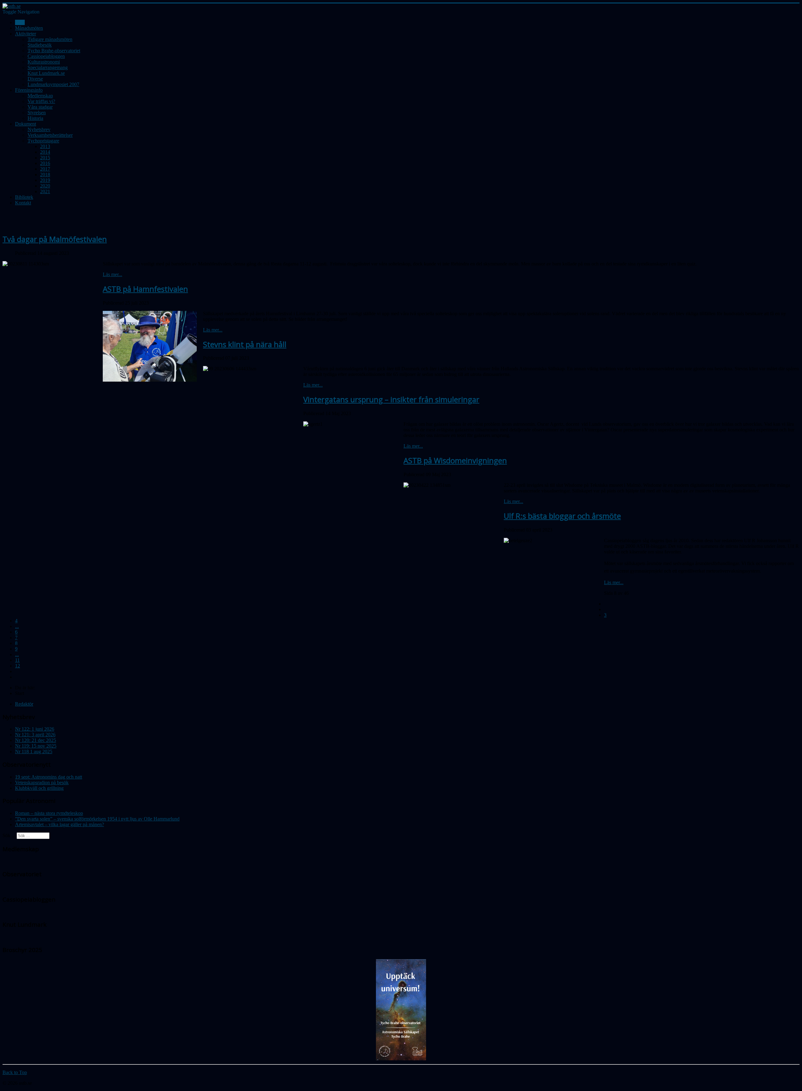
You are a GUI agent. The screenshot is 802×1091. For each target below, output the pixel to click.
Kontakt (23, 202)
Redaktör (24, 704)
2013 (45, 146)
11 (17, 660)
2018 (45, 174)
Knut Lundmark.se (46, 73)
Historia (35, 118)
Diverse (35, 78)
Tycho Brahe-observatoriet (54, 50)
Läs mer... (112, 274)
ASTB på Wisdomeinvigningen (455, 460)
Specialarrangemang (48, 67)
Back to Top (15, 1072)
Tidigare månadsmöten (50, 39)
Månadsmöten (29, 28)
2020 (45, 185)
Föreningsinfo (29, 90)
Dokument (25, 123)
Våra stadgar (40, 107)
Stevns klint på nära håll (244, 344)
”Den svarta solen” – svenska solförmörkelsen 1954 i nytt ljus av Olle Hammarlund (97, 818)
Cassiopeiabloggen (46, 56)
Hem (20, 22)
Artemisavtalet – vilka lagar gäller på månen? (59, 824)
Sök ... (9, 835)
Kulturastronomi (44, 61)
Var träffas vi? (41, 101)
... (17, 626)
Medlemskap (40, 95)
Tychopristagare (43, 140)
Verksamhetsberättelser (50, 135)
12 (17, 665)
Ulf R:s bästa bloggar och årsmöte (562, 516)
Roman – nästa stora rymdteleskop (49, 813)
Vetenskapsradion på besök (42, 782)
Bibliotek (24, 197)
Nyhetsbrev (39, 129)
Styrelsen (37, 112)
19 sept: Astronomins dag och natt (48, 777)
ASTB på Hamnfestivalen (145, 289)
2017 (45, 169)
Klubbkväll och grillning (39, 788)
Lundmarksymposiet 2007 (53, 84)
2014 (45, 152)
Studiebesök (40, 45)
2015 (45, 157)
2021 (45, 191)
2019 (45, 180)
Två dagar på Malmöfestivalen (55, 239)
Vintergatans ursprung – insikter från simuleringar (391, 399)
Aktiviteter (25, 33)
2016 (45, 163)
